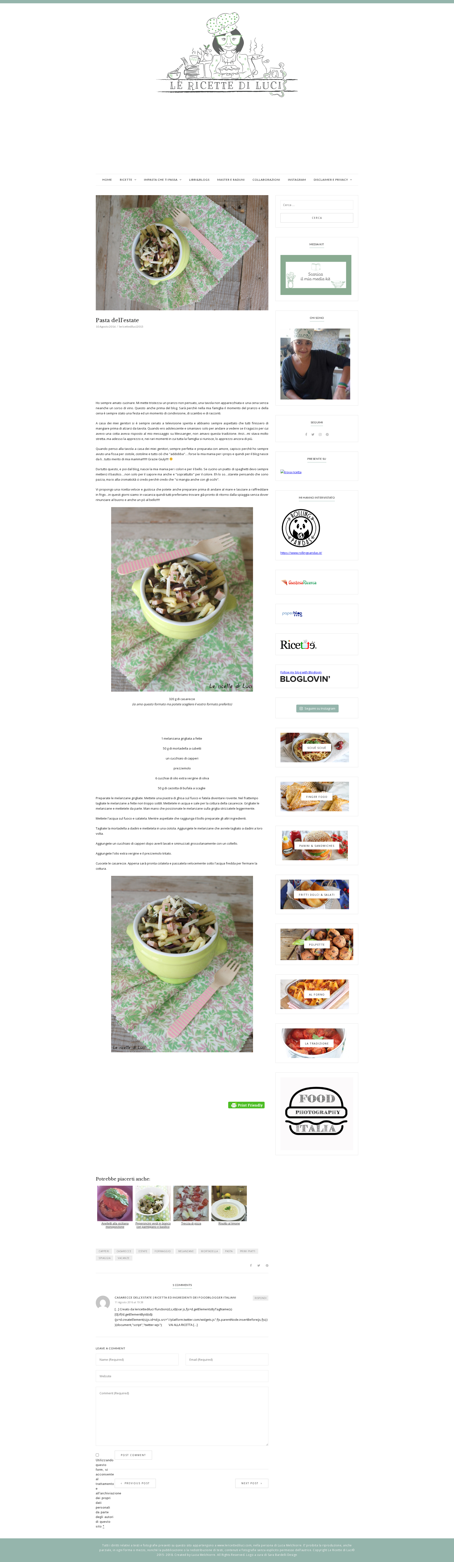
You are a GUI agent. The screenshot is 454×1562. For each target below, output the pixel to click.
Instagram (297, 179)
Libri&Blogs (199, 179)
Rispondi (260, 1298)
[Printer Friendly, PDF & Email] (247, 1105)
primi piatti (247, 1251)
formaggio (163, 1251)
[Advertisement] (227, 138)
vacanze (124, 1258)
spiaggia (104, 1258)
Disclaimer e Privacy (331, 179)
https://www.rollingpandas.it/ (301, 553)
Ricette (126, 179)
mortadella (209, 1251)
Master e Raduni (231, 179)
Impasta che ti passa (161, 179)
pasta (229, 1251)
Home (107, 179)
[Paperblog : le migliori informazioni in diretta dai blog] (316, 614)
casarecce (124, 1251)
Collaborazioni (266, 179)
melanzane (186, 1251)
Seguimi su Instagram (320, 708)
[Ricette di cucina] (316, 582)
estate (143, 1251)
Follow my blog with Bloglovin (301, 672)
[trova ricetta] (316, 472)
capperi (104, 1251)
